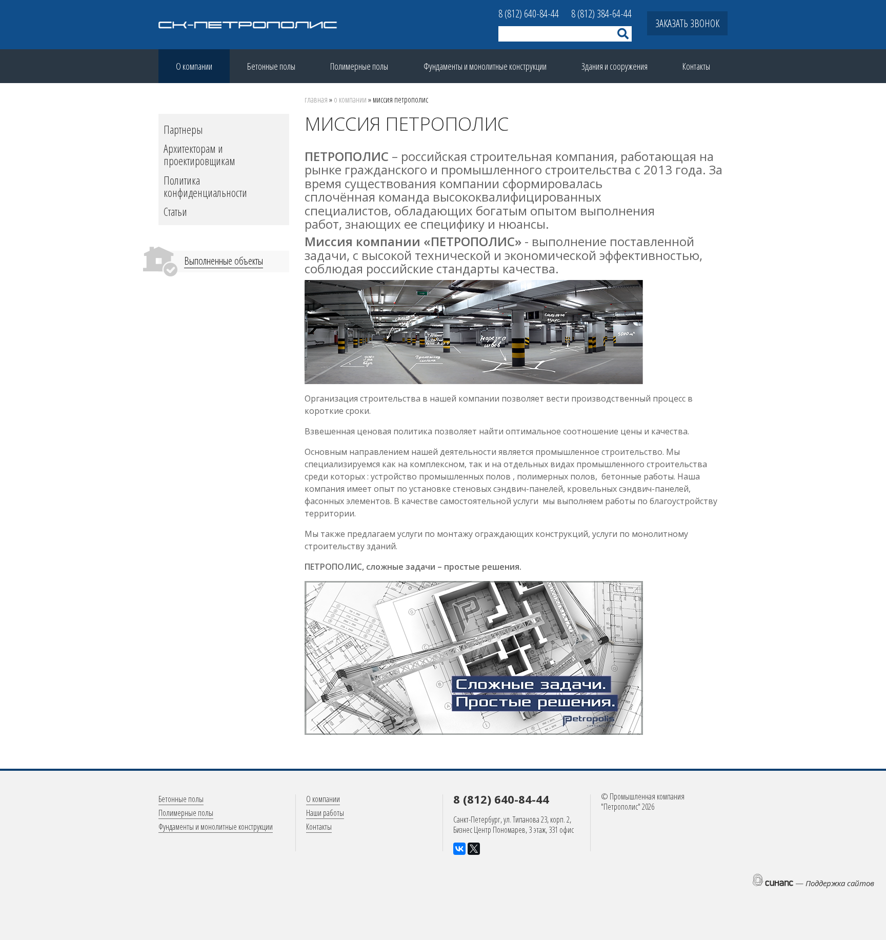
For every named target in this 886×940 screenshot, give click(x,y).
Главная (316, 99)
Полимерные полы (359, 66)
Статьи (175, 211)
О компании (194, 66)
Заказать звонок (687, 23)
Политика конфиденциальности (205, 186)
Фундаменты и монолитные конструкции (485, 66)
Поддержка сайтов (840, 883)
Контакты (696, 66)
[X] (474, 849)
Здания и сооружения (614, 66)
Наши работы (325, 812)
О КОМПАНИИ (350, 99)
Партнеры (183, 129)
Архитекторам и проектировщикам (199, 154)
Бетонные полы (271, 66)
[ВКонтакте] (459, 849)
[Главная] (248, 24)
